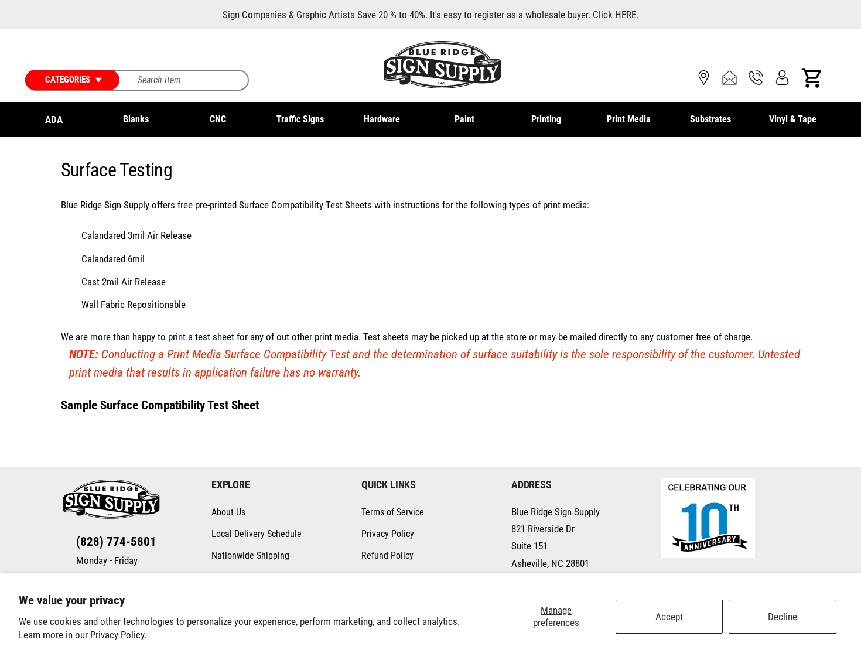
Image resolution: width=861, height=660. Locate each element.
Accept (669, 617)
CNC (218, 119)
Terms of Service (392, 512)
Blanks (136, 119)
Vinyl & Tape (792, 119)
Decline (782, 617)
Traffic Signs (300, 119)
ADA (54, 119)
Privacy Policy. (118, 635)
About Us (228, 512)
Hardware (382, 119)
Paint (464, 119)
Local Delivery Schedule (256, 533)
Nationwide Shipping (250, 555)
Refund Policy (387, 555)
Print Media (629, 119)
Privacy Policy (387, 533)
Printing (546, 119)
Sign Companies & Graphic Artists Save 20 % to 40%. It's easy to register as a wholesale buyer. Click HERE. (430, 14)
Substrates (710, 119)
